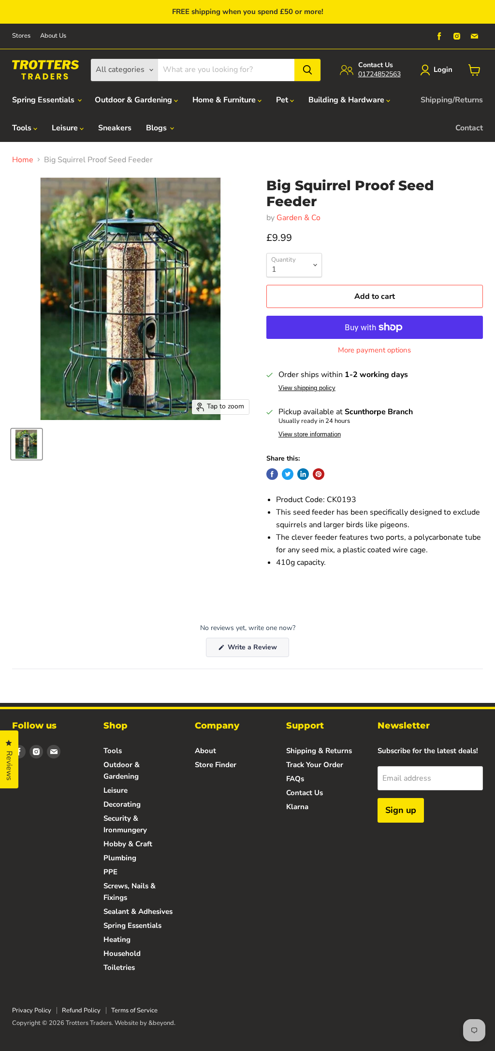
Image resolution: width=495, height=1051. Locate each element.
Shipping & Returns (319, 751)
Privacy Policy (31, 1010)
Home (22, 159)
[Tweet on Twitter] (287, 474)
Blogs (157, 128)
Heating (117, 939)
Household (122, 953)
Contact (469, 128)
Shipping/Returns (452, 100)
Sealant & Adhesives (138, 911)
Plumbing (119, 858)
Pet (283, 100)
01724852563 (379, 74)
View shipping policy (306, 388)
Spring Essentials (44, 100)
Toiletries (119, 967)
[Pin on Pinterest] (318, 474)
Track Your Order (314, 765)
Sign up (400, 810)
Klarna (297, 807)
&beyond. (161, 1023)
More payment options (374, 350)
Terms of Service (134, 1010)
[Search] (307, 70)
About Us (53, 36)
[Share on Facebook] (272, 474)
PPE (110, 872)
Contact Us (304, 793)
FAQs (295, 779)
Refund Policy (81, 1010)
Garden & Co (298, 217)
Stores (21, 36)
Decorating (122, 804)
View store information (309, 434)
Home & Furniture (225, 100)
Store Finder (215, 765)
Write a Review (257, 649)
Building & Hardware (347, 100)
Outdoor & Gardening (134, 100)
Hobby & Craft (127, 844)
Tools (22, 128)
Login (443, 69)
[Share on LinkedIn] (303, 474)
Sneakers (114, 128)
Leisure (66, 128)
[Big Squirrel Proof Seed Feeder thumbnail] (26, 444)
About (205, 751)
